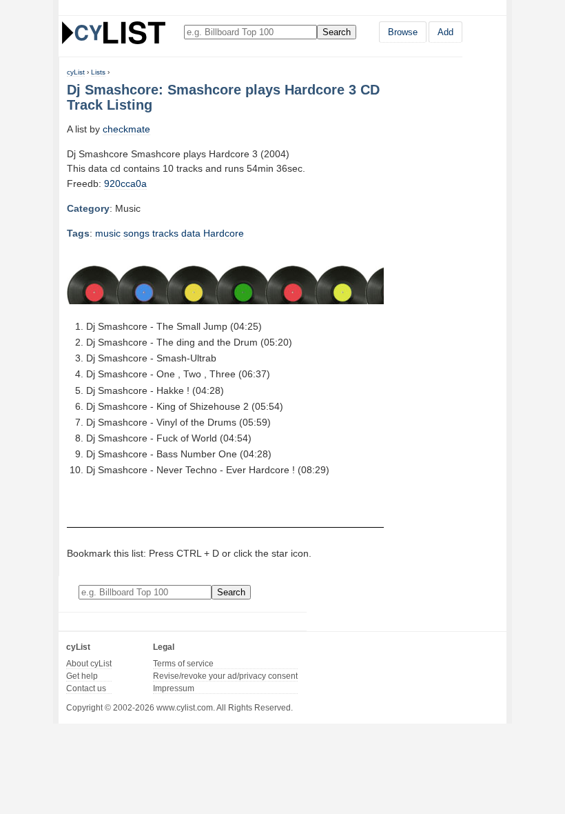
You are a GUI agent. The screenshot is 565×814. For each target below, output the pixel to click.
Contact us (86, 688)
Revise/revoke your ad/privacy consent (225, 676)
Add (445, 32)
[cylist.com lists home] (113, 32)
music (108, 233)
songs (136, 233)
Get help (82, 676)
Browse (403, 32)
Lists (98, 72)
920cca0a (125, 183)
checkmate (126, 129)
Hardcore (223, 233)
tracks (165, 233)
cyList (76, 72)
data (191, 233)
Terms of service (183, 663)
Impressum (173, 688)
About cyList (89, 663)
